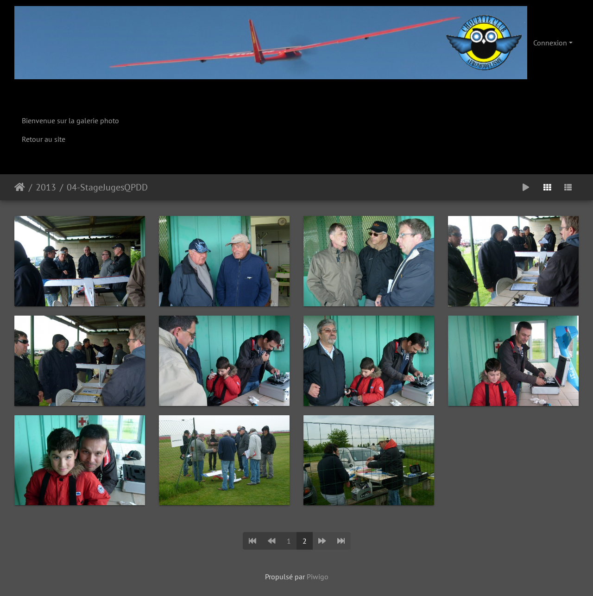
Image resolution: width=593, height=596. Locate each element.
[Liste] (568, 187)
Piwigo (317, 576)
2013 (46, 187)
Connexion (550, 42)
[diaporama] (525, 187)
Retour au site (43, 139)
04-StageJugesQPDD (107, 187)
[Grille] (547, 187)
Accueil (19, 187)
